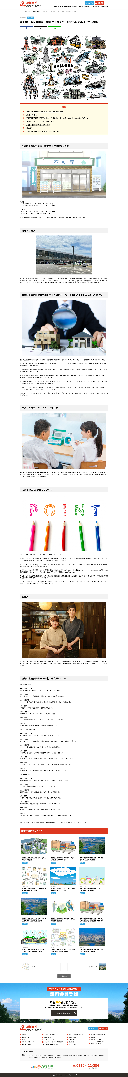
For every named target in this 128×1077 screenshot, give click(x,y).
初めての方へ (95, 7)
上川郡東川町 (93, 1055)
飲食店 (29, 128)
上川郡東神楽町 (57, 1055)
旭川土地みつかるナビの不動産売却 (53, 1042)
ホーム (21, 11)
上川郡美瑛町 (101, 1055)
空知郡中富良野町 (43, 1057)
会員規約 (93, 1037)
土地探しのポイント (85, 7)
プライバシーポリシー (97, 1043)
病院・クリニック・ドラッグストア (40, 121)
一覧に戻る (64, 976)
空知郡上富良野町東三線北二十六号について (43, 131)
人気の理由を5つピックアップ (38, 124)
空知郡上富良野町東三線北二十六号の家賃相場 (44, 111)
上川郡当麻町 (65, 1055)
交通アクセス (31, 114)
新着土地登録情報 (26, 1044)
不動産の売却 (104, 7)
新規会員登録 (25, 1037)
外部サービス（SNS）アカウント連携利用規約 (97, 1040)
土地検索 (56, 7)
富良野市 (43, 1055)
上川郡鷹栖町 (49, 1055)
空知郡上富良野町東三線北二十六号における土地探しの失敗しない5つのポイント (58, 118)
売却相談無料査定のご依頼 (50, 1044)
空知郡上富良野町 (33, 1057)
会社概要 (71, 1042)
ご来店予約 (72, 1039)
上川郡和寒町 (51, 1057)
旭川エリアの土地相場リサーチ (99, 1034)
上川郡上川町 (86, 1055)
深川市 (39, 1055)
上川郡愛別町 (79, 1055)
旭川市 (31, 1055)
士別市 (35, 1055)
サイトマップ (72, 1044)
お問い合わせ (72, 1037)
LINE (54, 28)
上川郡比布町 (72, 1055)
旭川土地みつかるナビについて (69, 7)
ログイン (90, 3)
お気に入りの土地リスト (28, 1042)
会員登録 (100, 3)
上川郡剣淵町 (58, 1057)
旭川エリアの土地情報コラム (32, 11)
